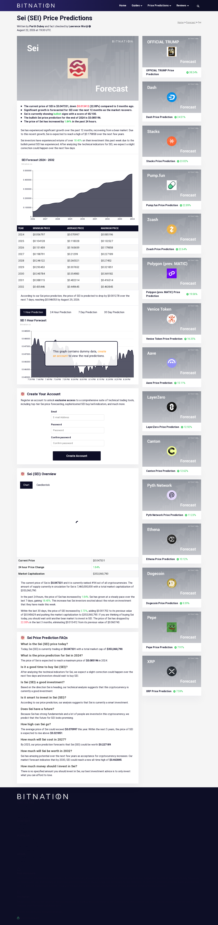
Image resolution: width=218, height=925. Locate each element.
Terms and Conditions (29, 857)
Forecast (22, 832)
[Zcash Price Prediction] (171, 229)
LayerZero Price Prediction (162, 427)
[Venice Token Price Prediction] (171, 318)
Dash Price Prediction (159, 117)
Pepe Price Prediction (159, 647)
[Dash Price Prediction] (171, 96)
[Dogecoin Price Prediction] (171, 583)
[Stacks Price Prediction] (171, 140)
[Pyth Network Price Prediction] (171, 494)
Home (122, 5)
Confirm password (61, 437)
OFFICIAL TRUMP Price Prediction (160, 72)
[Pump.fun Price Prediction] (171, 185)
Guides (136, 5)
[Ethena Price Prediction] (171, 538)
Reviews (181, 5)
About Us (22, 806)
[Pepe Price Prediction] (171, 627)
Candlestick (43, 484)
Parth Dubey (36, 26)
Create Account (76, 455)
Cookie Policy (24, 865)
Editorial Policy (25, 813)
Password (56, 424)
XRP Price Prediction (158, 691)
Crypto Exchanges (27, 842)
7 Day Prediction (87, 312)
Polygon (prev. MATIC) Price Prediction (163, 294)
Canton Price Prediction (160, 470)
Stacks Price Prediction (160, 161)
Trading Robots (25, 838)
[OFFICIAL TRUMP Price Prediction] (171, 51)
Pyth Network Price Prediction (164, 515)
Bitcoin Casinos (25, 850)
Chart (26, 484)
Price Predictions (158, 5)
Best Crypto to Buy (28, 846)
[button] (198, 6)
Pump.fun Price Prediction (162, 205)
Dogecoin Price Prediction (162, 603)
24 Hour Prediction (60, 312)
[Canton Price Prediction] (171, 450)
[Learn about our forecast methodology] (90, 26)
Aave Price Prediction (159, 382)
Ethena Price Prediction (160, 559)
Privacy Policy (25, 861)
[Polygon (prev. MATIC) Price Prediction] (171, 273)
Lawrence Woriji (78, 26)
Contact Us (23, 809)
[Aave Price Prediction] (171, 362)
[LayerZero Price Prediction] (171, 406)
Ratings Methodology (29, 817)
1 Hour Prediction (33, 312)
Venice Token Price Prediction (164, 338)
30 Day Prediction (114, 312)
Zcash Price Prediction (160, 249)
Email (54, 411)
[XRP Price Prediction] (171, 671)
